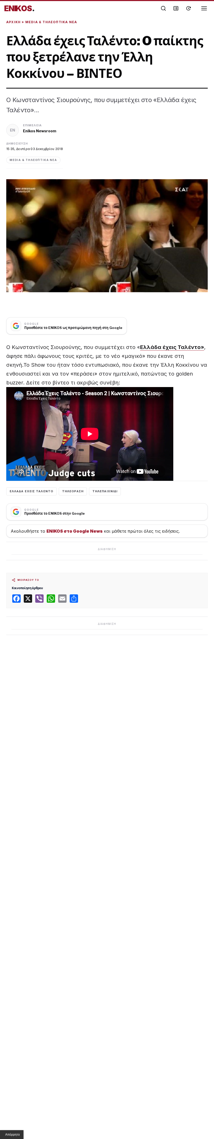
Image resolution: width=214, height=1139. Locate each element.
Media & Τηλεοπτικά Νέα (51, 22)
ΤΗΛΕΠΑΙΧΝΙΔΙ (104, 491)
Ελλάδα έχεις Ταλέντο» (172, 347)
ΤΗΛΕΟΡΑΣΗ (73, 491)
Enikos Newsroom (39, 131)
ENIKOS (19, 8)
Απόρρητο (12, 1134)
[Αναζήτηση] (163, 8)
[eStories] (188, 8)
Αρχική (13, 22)
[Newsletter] (176, 8)
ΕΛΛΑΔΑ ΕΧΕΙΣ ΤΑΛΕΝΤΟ (31, 491)
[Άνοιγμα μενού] (204, 8)
